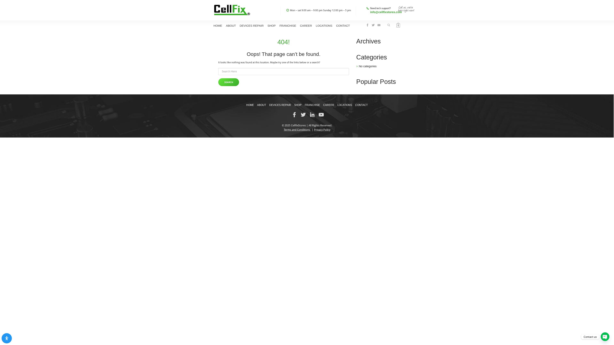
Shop (272, 25)
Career (306, 25)
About (231, 25)
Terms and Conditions (297, 129)
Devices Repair (252, 25)
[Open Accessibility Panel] (7, 338)
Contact (343, 25)
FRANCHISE (287, 25)
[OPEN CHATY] (605, 336)
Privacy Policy (322, 129)
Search (228, 82)
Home (217, 25)
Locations (324, 25)
